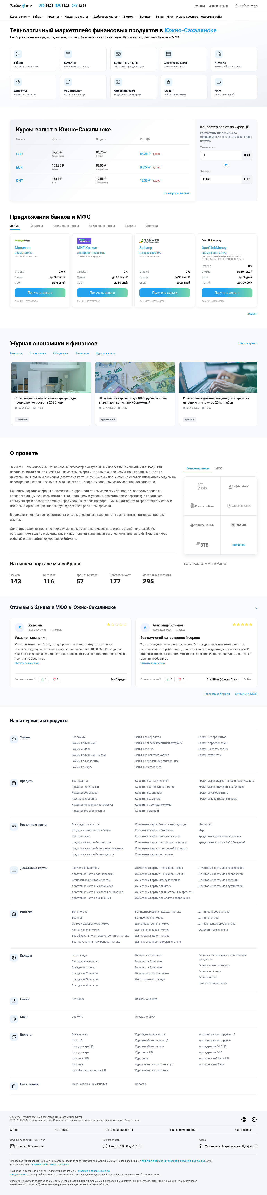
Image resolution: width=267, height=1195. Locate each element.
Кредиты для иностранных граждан (221, 786)
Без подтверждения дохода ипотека (158, 911)
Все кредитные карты (86, 824)
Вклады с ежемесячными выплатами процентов (222, 957)
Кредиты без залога (148, 798)
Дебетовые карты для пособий (218, 880)
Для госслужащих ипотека (152, 935)
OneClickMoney (214, 248)
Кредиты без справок (149, 792)
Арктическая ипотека (86, 929)
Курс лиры (142, 1058)
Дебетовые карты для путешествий (221, 886)
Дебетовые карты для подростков (220, 873)
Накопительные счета (212, 983)
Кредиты (53, 16)
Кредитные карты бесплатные (91, 842)
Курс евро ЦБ (80, 1058)
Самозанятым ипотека (213, 929)
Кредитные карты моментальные (220, 836)
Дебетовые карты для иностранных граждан (164, 892)
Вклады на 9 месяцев (148, 967)
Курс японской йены (211, 1064)
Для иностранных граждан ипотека (158, 941)
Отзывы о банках (217, 694)
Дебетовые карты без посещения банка (97, 892)
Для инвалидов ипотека (213, 911)
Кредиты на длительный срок (217, 798)
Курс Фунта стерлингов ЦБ (89, 1070)
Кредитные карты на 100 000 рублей (221, 842)
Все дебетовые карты (85, 867)
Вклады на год (207, 977)
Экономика (37, 353)
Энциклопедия (218, 5)
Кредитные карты (76, 16)
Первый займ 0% (150, 252)
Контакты (61, 1130)
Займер (145, 248)
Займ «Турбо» (23, 252)
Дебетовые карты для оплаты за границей (162, 897)
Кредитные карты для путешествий (158, 836)
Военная (77, 917)
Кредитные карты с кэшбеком (91, 830)
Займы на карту (82, 767)
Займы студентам (209, 754)
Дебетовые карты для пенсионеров (221, 867)
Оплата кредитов (187, 16)
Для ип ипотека (208, 917)
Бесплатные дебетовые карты (91, 880)
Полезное (82, 353)
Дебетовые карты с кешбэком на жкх (159, 873)
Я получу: (205, 171)
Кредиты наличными (85, 786)
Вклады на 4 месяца (85, 985)
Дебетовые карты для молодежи (93, 873)
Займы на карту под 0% (213, 749)
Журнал (200, 5)
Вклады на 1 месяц (84, 967)
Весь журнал (248, 343)
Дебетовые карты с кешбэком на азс (159, 867)
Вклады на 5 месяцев (148, 955)
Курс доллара (80, 1052)
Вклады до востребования (152, 973)
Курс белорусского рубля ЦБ (216, 1034)
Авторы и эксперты (119, 1130)
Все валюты (79, 1034)
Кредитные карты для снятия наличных (160, 842)
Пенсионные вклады (85, 961)
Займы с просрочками (212, 743)
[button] (245, 6)
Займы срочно (144, 749)
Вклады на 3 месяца (85, 979)
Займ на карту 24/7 (214, 252)
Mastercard (205, 824)
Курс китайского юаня (149, 1046)
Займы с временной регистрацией (157, 761)
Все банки (238, 544)
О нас (14, 1130)
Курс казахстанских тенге (151, 1070)
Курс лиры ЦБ (144, 1052)
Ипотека (128, 16)
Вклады (145, 16)
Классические (81, 836)
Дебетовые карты (105, 16)
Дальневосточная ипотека (152, 923)
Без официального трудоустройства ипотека (100, 935)
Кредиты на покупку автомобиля (93, 804)
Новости (16, 353)
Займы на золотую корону (152, 754)
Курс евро (78, 1064)
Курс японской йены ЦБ (213, 1058)
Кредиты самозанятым (213, 792)
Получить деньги (40, 293)
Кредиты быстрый (147, 810)
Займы (37, 16)
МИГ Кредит (87, 248)
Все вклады (79, 955)
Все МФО (77, 1016)
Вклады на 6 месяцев (148, 961)
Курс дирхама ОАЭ (210, 1052)
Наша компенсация (183, 1130)
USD (42, 5)
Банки (160, 16)
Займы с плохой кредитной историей (158, 743)
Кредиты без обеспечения (88, 810)
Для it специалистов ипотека (217, 923)
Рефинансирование (84, 798)
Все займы (78, 737)
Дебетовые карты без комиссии (92, 886)
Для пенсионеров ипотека (152, 929)
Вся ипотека (80, 911)
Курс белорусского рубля (214, 1040)
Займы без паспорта (148, 767)
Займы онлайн (81, 749)
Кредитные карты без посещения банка (97, 848)
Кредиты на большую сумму (153, 804)
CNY (74, 5)
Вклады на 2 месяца (85, 973)
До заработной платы (91, 252)
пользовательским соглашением (49, 1164)
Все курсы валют (176, 193)
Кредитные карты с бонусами (154, 830)
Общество (60, 353)
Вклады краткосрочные (213, 965)
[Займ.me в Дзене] (243, 1119)
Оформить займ (211, 16)
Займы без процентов (212, 737)
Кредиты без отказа (85, 792)
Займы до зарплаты (148, 737)
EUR (58, 5)
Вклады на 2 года (209, 971)
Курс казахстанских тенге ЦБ (154, 1064)
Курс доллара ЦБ (83, 1046)
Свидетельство (18, 1174)
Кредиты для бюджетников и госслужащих (226, 780)
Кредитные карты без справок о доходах (161, 824)
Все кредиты (80, 780)
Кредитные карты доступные (154, 854)
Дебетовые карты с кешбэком (91, 897)
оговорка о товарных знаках (94, 1171)
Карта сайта (242, 1130)
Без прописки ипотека (149, 917)
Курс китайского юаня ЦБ (151, 1040)
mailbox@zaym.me (29, 1146)
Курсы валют (18, 16)
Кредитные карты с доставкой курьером (161, 848)
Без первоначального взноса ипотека (96, 941)
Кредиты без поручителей (151, 780)
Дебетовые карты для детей (153, 886)
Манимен (22, 248)
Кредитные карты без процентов (93, 854)
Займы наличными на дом (89, 754)
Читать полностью (27, 663)
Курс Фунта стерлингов (150, 1034)
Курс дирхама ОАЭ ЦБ (212, 1046)
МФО (170, 16)
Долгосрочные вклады (150, 979)
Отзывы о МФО (246, 694)
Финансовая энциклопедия (89, 1084)
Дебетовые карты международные (157, 880)
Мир (201, 830)
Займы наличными (84, 743)
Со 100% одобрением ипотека (91, 923)
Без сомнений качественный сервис (170, 638)
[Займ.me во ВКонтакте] (254, 1119)
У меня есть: (207, 147)
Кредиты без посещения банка (155, 786)
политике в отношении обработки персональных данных (173, 1161)
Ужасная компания (30, 638)
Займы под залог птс (85, 761)
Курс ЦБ (145, 139)
